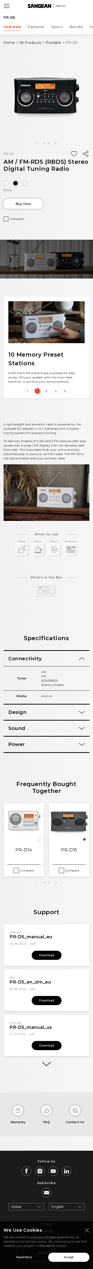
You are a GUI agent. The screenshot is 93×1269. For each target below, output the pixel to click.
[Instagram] (40, 1171)
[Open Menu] (7, 6)
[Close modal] (87, 1230)
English (58, 1207)
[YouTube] (53, 1171)
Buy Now (23, 204)
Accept (69, 1257)
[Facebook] (26, 1171)
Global (16, 1207)
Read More (24, 1257)
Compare (17, 219)
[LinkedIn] (66, 1171)
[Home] (46, 6)
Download (46, 955)
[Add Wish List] (74, 154)
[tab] (46, 658)
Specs (57, 27)
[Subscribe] (46, 1192)
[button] (37, 143)
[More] (46, 1064)
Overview (12, 27)
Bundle (76, 27)
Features (36, 27)
